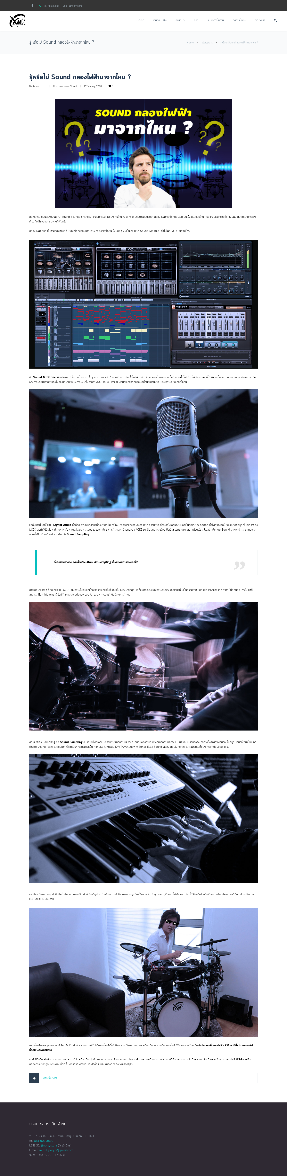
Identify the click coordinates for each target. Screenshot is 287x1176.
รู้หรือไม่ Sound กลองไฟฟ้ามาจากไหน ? (80, 77)
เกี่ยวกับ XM (160, 20)
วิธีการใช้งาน (239, 20)
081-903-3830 (43, 1141)
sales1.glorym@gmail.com (56, 1150)
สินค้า (178, 20)
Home (190, 42)
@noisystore (75, 6)
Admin (36, 86)
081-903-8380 (51, 6)
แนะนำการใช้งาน (216, 20)
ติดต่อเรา (260, 20)
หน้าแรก (140, 20)
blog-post (207, 42)
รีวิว (196, 20)
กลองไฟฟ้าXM (50, 1078)
